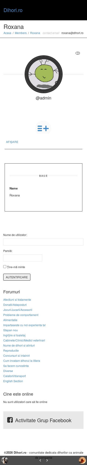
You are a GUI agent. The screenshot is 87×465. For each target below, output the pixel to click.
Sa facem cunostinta (16, 366)
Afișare (12, 142)
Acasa (7, 33)
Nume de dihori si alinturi (19, 345)
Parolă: (7, 251)
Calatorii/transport (14, 376)
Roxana (35, 33)
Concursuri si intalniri (16, 355)
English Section (13, 381)
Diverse (8, 371)
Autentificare (17, 277)
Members (21, 33)
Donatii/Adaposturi (15, 305)
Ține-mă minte (16, 267)
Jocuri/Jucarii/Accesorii (17, 310)
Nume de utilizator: (15, 235)
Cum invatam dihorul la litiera (21, 361)
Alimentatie (10, 320)
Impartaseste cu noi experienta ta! (24, 325)
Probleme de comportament (20, 315)
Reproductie (11, 350)
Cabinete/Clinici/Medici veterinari (24, 340)
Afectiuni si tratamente (17, 299)
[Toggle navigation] (78, 9)
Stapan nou (10, 330)
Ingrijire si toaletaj (14, 335)
